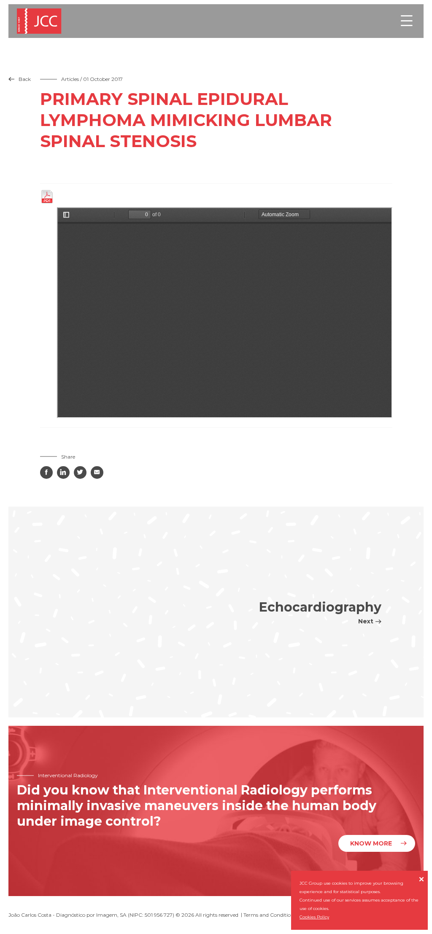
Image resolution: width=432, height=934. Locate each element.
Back (19, 79)
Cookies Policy (314, 917)
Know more (371, 843)
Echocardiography (320, 612)
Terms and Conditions (269, 915)
